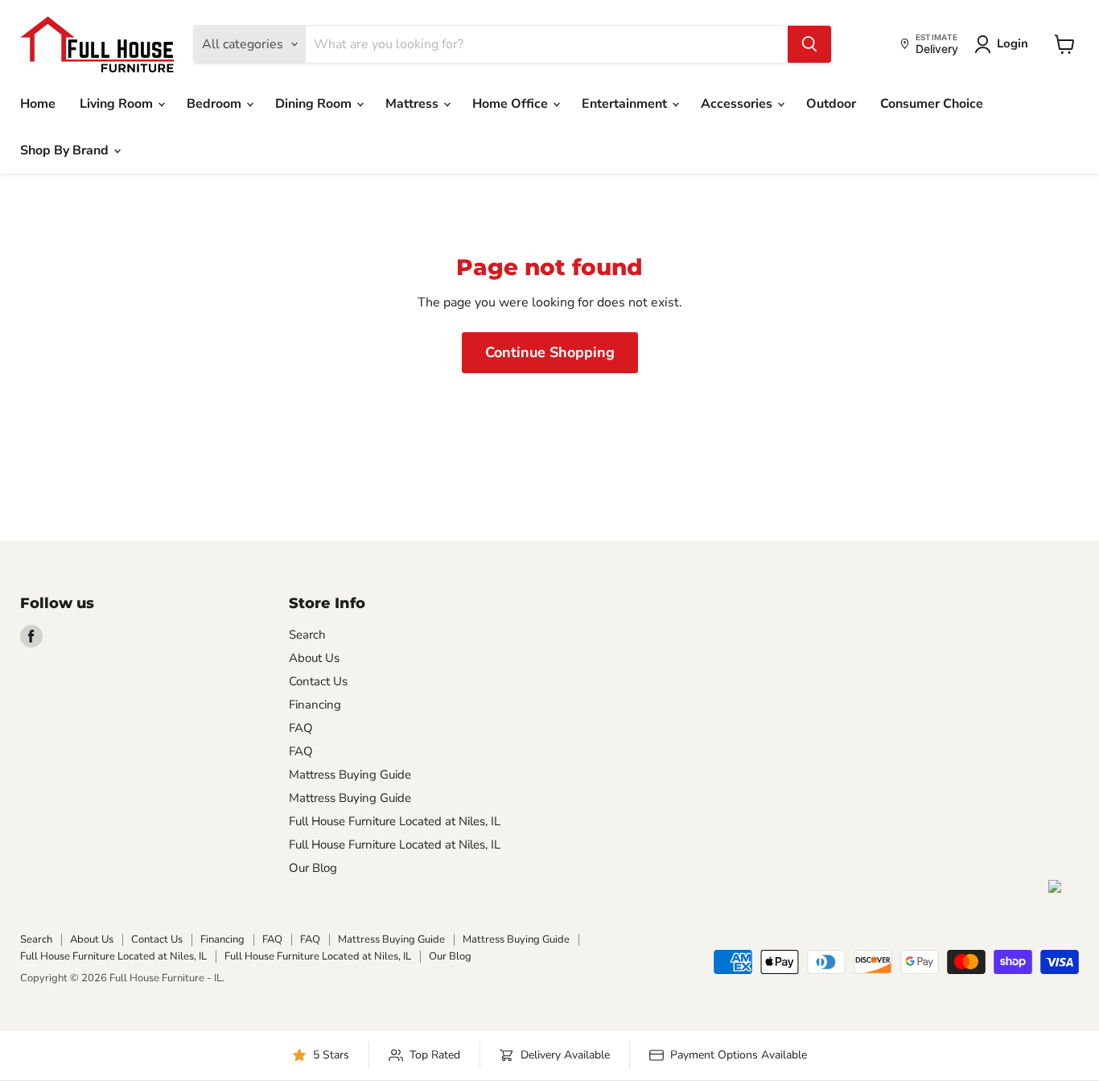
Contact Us (318, 681)
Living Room (118, 104)
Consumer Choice (931, 104)
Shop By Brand (66, 150)
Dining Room (315, 104)
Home (38, 104)
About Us (314, 658)
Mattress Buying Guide (350, 775)
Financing (315, 705)
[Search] (809, 44)
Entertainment (626, 104)
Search (307, 635)
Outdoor (831, 104)
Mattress (413, 104)
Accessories (738, 104)
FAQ (301, 728)
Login (1012, 43)
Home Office (511, 104)
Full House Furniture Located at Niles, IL (394, 821)
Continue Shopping (550, 352)
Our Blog (313, 868)
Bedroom (216, 104)
